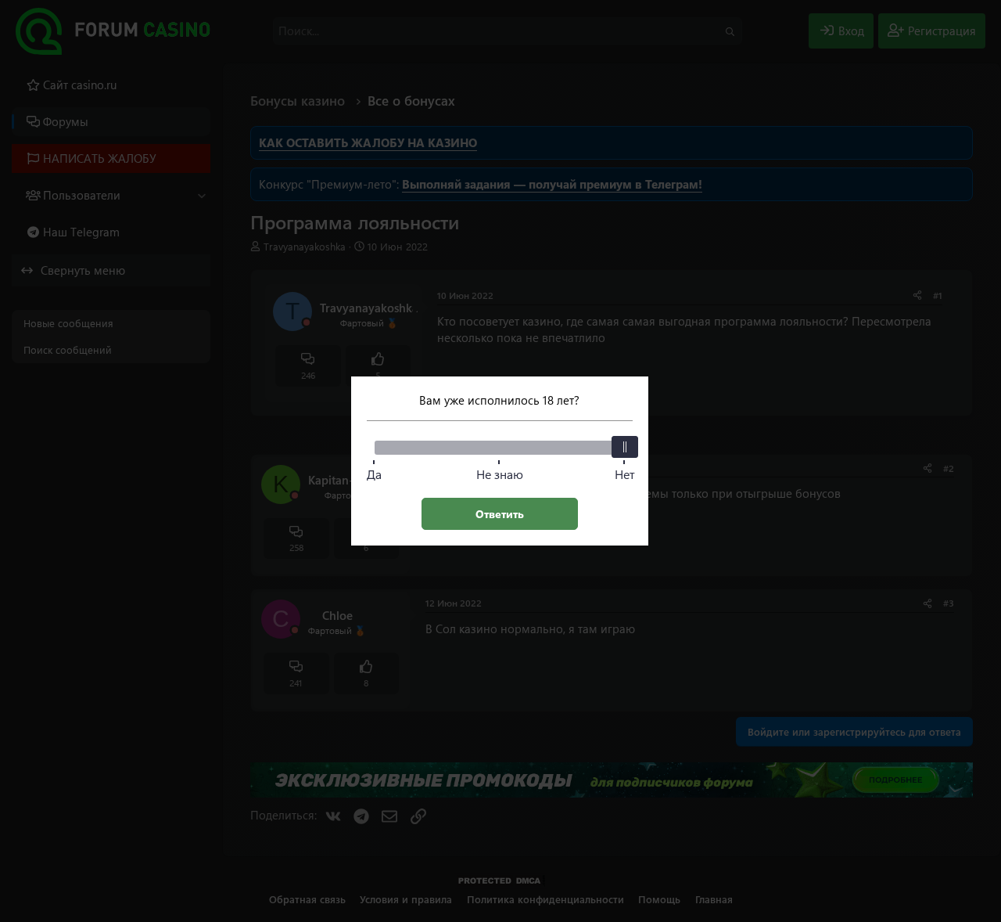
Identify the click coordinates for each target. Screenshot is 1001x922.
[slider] (625, 447)
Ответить (499, 513)
